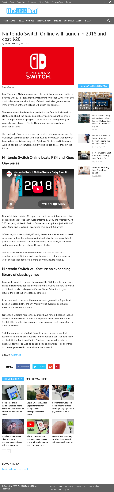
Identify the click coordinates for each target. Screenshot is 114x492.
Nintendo (16, 354)
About (4, 2)
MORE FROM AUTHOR (36, 379)
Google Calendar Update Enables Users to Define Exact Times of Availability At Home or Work (13, 409)
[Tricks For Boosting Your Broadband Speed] (84, 170)
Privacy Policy (44, 2)
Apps (13, 21)
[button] (108, 20)
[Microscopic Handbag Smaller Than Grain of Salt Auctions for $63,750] (63, 426)
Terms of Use (57, 2)
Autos (79, 21)
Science (57, 21)
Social (21, 21)
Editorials (69, 21)
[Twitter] (109, 2)
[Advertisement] (77, 10)
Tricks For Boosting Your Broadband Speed (100, 170)
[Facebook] (105, 2)
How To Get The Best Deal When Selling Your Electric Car (101, 155)
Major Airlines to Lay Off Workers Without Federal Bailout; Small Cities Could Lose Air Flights (101, 121)
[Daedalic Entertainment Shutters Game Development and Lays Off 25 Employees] (13, 426)
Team (12, 2)
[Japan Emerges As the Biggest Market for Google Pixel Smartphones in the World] (38, 392)
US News (30, 21)
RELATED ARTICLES (13, 379)
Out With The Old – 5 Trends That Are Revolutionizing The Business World (101, 139)
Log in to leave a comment (15, 469)
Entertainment (44, 21)
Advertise (21, 2)
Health (88, 21)
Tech (5, 21)
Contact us (31, 2)
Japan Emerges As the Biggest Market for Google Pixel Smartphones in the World (37, 409)
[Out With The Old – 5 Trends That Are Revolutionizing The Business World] (84, 138)
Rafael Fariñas (11, 43)
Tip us (68, 2)
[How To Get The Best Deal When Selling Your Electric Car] (84, 155)
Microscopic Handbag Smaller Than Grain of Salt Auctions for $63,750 (63, 439)
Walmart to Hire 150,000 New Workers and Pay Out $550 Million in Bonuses (93, 105)
